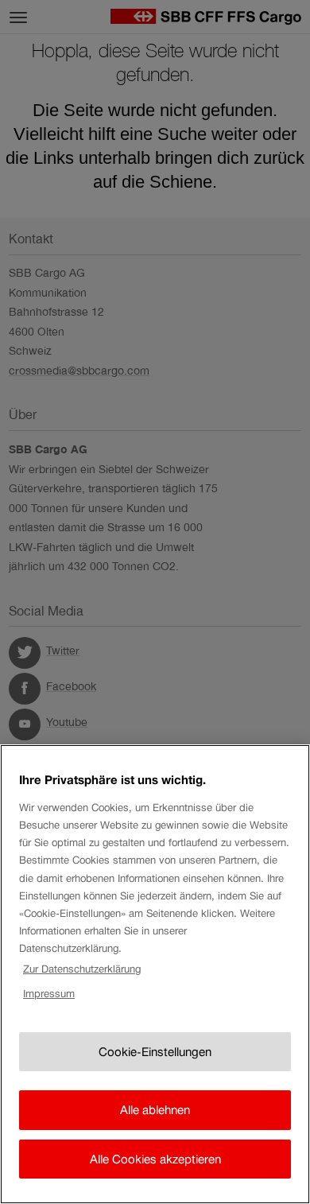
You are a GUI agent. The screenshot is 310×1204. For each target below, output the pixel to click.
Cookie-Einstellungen (155, 1051)
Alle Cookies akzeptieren (155, 1159)
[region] (155, 974)
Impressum (49, 994)
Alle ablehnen (155, 1110)
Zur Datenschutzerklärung (82, 969)
